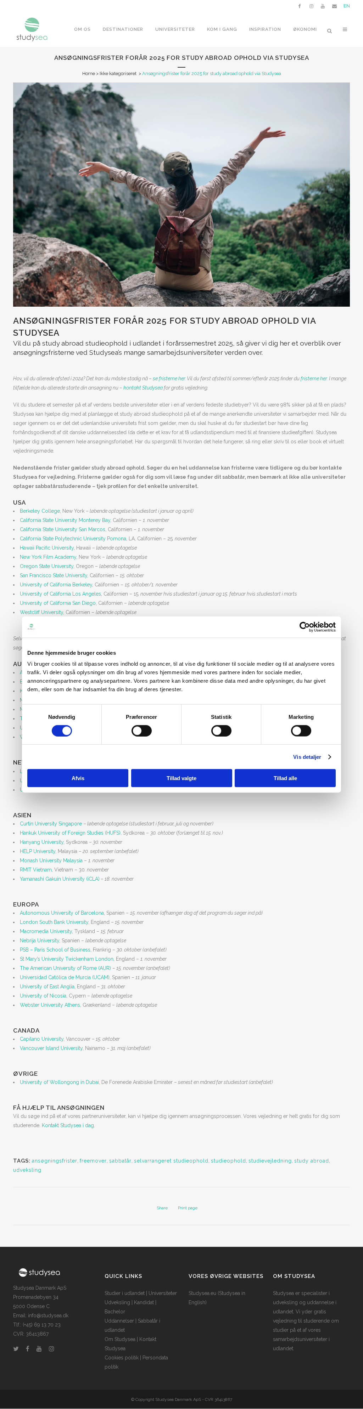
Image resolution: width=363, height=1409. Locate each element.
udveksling (27, 1170)
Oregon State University (46, 566)
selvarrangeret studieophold (171, 1161)
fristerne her (314, 378)
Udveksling (117, 1302)
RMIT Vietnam (36, 870)
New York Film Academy (48, 557)
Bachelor (115, 1311)
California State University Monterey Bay (65, 520)
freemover (93, 1161)
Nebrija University (39, 940)
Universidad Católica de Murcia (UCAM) (65, 977)
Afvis (78, 778)
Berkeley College (40, 511)
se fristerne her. (169, 378)
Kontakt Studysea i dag (68, 1125)
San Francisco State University (53, 575)
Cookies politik (122, 1357)
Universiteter (163, 1293)
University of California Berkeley (56, 584)
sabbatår (120, 1161)
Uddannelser (119, 1321)
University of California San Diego (58, 603)
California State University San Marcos (62, 529)
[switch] (142, 730)
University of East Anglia (47, 986)
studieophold (228, 1161)
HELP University (37, 851)
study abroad (311, 1161)
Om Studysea (120, 1339)
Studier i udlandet (125, 1293)
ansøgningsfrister (54, 1161)
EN (347, 5)
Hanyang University (41, 842)
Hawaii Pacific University (47, 548)
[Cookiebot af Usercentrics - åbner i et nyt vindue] (305, 626)
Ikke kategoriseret (118, 73)
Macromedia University (46, 931)
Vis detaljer (307, 757)
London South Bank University (54, 922)
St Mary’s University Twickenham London (66, 959)
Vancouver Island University (51, 1048)
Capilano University (41, 1039)
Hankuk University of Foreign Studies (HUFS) (70, 833)
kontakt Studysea (143, 388)
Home (88, 73)
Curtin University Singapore (51, 823)
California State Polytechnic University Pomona (73, 538)
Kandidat (144, 1302)
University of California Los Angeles (60, 594)
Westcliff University (41, 612)
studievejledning (270, 1161)
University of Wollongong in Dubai (59, 1082)
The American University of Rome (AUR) (65, 968)
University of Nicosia (43, 996)
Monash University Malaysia (51, 860)
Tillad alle (285, 778)
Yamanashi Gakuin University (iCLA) (60, 879)
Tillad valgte (181, 778)
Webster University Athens (50, 1005)
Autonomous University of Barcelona (62, 913)
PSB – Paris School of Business (55, 950)
